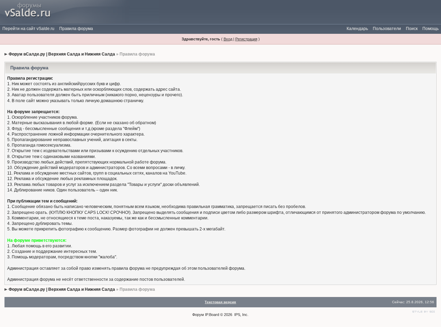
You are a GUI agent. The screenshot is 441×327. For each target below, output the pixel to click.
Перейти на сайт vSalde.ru (28, 28)
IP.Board (212, 315)
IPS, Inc (240, 315)
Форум (198, 315)
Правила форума (76, 28)
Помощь (430, 28)
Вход (228, 39)
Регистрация (246, 39)
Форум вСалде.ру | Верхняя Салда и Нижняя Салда (62, 54)
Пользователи (387, 28)
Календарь (357, 28)
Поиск (412, 28)
